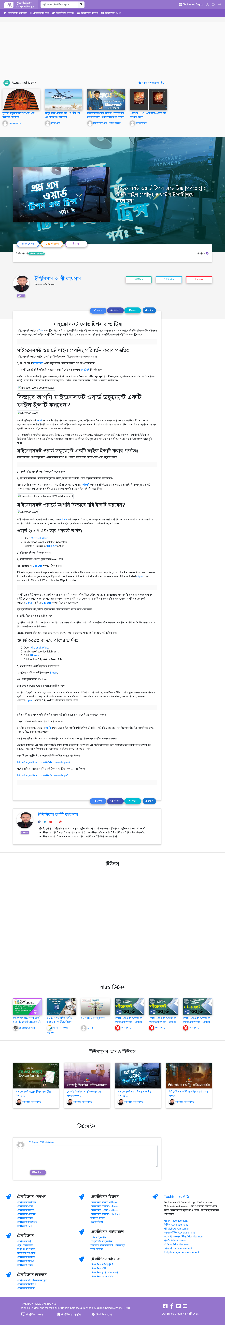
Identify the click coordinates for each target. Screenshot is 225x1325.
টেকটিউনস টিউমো (26, 1288)
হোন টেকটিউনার (25, 1245)
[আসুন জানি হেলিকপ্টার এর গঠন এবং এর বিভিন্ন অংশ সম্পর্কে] (64, 99)
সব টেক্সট (85, 369)
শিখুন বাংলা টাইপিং (26, 1249)
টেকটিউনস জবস (25, 1226)
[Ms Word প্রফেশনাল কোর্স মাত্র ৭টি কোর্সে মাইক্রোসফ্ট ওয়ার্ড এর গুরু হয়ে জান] (27, 1006)
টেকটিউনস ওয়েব (34, 1314)
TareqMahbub (14, 123)
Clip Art (51, 546)
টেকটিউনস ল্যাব (25, 1218)
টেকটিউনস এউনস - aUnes (104, 1210)
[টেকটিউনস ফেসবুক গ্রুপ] (172, 1307)
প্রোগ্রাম (64, 519)
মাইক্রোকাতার (141, 123)
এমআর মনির (126, 1028)
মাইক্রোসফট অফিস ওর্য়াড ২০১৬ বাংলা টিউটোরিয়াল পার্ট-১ (59, 1022)
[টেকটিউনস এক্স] (178, 1307)
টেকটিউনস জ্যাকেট (26, 1202)
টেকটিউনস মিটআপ (26, 1284)
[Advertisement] (112, 55)
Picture (34, 655)
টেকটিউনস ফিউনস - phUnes (105, 1214)
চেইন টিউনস (97, 1222)
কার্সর (48, 728)
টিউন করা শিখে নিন (26, 1253)
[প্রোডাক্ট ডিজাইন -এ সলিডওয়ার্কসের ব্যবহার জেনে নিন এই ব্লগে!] (87, 1075)
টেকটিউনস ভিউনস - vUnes (104, 1206)
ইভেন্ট (89, 13)
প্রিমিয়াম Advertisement (176, 1244)
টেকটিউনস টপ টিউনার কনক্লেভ (32, 1280)
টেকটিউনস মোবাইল (71, 1314)
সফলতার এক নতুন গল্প (93, 1018)
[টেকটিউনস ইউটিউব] (185, 1307)
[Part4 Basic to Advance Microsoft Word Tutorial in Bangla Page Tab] (163, 1006)
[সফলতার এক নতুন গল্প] (95, 1006)
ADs (113, 13)
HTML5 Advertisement (177, 1228)
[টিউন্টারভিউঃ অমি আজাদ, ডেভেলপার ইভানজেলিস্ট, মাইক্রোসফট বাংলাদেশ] (106, 99)
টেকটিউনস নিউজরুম (27, 1222)
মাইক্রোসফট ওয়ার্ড (36, 253)
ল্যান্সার (65, 13)
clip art (140, 576)
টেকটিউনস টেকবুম (26, 1214)
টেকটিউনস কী (24, 1241)
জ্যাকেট (17, 13)
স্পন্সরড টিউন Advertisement (179, 1232)
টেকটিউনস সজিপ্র (25, 1261)
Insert (53, 672)
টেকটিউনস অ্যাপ (103, 1314)
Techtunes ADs (177, 1196)
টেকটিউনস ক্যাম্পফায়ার (102, 1276)
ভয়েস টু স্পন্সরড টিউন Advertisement (183, 1236)
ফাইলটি (86, 485)
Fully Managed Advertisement (181, 1252)
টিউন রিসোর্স (97, 1249)
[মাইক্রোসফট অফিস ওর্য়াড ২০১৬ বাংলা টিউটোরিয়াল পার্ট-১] (61, 1006)
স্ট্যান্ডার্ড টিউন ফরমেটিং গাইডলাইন (108, 1245)
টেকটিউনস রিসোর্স (26, 1257)
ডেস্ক (41, 13)
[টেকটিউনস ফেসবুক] (165, 1307)
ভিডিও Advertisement (176, 1224)
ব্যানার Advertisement (175, 1220)
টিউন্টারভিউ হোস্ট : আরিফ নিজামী (106, 123)
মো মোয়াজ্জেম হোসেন (27, 1028)
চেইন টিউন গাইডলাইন (101, 1241)
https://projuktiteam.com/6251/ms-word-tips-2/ (43, 762)
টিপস (41, 330)
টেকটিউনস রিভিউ (25, 1210)
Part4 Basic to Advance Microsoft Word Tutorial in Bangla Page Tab (162, 1022)
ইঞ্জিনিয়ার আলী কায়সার (57, 278)
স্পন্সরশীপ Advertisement (178, 1248)
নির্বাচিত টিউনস (98, 1218)
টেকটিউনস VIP (98, 1268)
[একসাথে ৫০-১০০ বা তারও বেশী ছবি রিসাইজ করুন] (148, 99)
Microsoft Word (39, 538)
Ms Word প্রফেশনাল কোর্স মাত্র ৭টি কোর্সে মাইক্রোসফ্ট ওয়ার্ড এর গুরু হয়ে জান (27, 1022)
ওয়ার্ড (39, 420)
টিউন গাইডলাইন (99, 1237)
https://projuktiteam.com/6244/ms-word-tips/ (42, 775)
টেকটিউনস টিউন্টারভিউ (102, 1264)
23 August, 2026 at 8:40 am (42, 1142)
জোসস (150, 310)
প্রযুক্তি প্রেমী (55, 123)
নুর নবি (90, 1028)
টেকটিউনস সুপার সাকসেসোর (105, 1272)
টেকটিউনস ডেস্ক (25, 1206)
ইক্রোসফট (38, 363)
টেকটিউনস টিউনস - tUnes (104, 1202)
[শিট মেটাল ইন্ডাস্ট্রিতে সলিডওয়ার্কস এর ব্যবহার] (189, 1075)
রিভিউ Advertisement (175, 1240)
